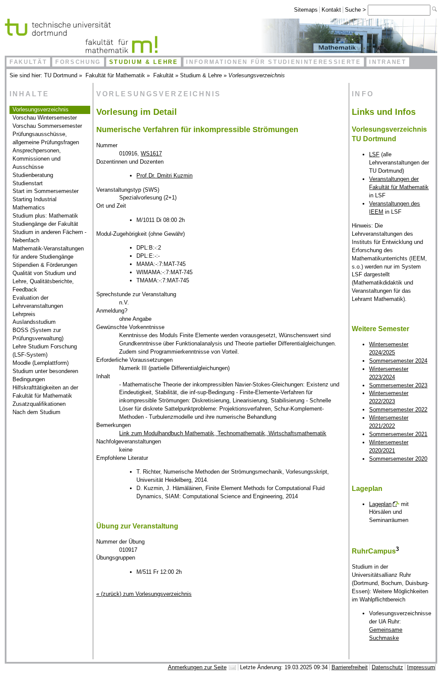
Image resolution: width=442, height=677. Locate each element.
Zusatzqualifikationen (39, 404)
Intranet (387, 62)
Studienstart (28, 183)
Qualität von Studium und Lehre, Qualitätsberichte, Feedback (44, 281)
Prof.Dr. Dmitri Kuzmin (164, 175)
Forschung (78, 62)
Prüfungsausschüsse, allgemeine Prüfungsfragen (46, 138)
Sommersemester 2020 (398, 459)
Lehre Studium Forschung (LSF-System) (45, 350)
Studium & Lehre (143, 62)
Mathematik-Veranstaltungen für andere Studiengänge (48, 252)
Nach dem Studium (36, 412)
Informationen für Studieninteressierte (273, 62)
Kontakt (331, 9)
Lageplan (380, 504)
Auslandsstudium (34, 322)
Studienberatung (33, 175)
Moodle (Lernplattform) (41, 363)
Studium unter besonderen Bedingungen (45, 375)
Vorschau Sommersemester (47, 126)
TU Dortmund (60, 75)
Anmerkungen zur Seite (197, 667)
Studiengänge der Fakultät (45, 224)
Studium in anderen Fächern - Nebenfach (49, 236)
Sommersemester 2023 (398, 385)
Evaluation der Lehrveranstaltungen (38, 301)
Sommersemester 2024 (398, 360)
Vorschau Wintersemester (45, 117)
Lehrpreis (24, 314)
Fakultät (28, 62)
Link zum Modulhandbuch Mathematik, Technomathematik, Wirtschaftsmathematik (222, 433)
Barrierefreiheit (350, 667)
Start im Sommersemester (46, 191)
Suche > (356, 9)
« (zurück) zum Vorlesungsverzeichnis (144, 594)
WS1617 (151, 153)
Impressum (421, 667)
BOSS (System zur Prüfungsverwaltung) (38, 334)
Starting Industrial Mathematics (35, 203)
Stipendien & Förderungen (45, 265)
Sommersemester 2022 (398, 409)
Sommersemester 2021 (398, 434)
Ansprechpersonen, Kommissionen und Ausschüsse (37, 158)
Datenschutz (387, 667)
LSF (374, 154)
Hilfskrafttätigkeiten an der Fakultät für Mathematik (45, 391)
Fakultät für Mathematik (115, 75)
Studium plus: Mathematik (45, 215)
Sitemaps (306, 9)
